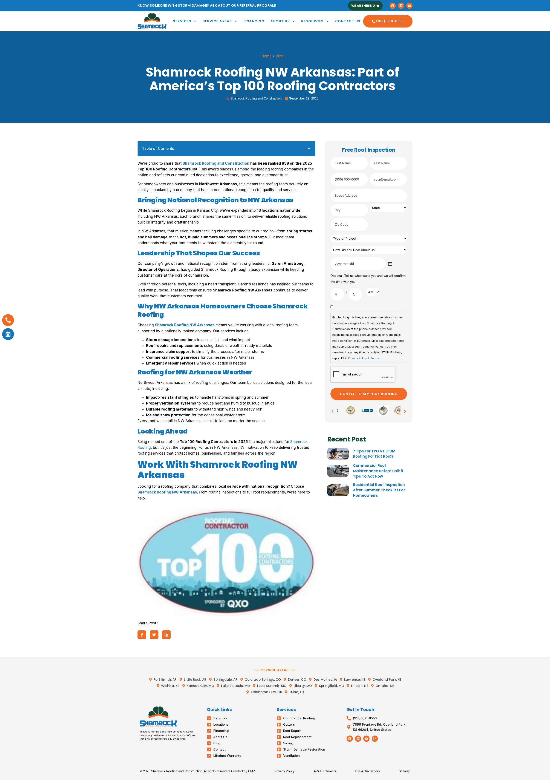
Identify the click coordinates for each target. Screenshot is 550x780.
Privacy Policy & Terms (363, 358)
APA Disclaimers (325, 771)
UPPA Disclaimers (367, 771)
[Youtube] (409, 6)
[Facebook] (393, 6)
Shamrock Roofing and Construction (216, 163)
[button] (309, 148)
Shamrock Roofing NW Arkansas (184, 325)
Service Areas (217, 21)
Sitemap (404, 771)
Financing (254, 21)
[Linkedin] (401, 6)
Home (266, 56)
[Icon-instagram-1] (375, 739)
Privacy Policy (285, 771)
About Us (280, 21)
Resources (312, 21)
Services (182, 21)
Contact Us (348, 21)
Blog (279, 56)
